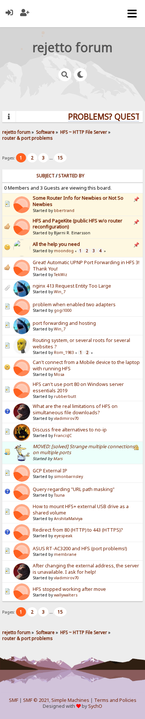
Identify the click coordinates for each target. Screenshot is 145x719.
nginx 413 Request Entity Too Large (72, 286)
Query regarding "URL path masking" (74, 489)
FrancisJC (63, 435)
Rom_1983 (64, 352)
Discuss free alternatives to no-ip (70, 430)
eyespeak (63, 535)
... (51, 158)
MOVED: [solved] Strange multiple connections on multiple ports (84, 449)
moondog (64, 250)
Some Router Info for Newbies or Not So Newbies (78, 201)
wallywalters (65, 595)
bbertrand (64, 210)
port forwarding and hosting (64, 323)
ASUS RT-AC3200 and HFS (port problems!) (80, 548)
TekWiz (60, 274)
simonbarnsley (68, 476)
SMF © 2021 (36, 700)
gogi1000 (63, 310)
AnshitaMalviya (68, 518)
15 (60, 158)
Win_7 (59, 291)
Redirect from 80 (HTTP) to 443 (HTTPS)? (78, 530)
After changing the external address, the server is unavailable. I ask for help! (86, 569)
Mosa (59, 374)
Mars (57, 458)
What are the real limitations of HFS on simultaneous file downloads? (75, 409)
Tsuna (59, 495)
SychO (95, 706)
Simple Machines (70, 700)
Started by (71, 175)
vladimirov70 (66, 418)
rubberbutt (65, 396)
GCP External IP (50, 471)
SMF (13, 700)
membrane (65, 554)
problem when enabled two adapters (74, 304)
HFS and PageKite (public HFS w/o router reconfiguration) (77, 224)
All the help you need (56, 244)
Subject (45, 175)
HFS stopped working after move (69, 589)
